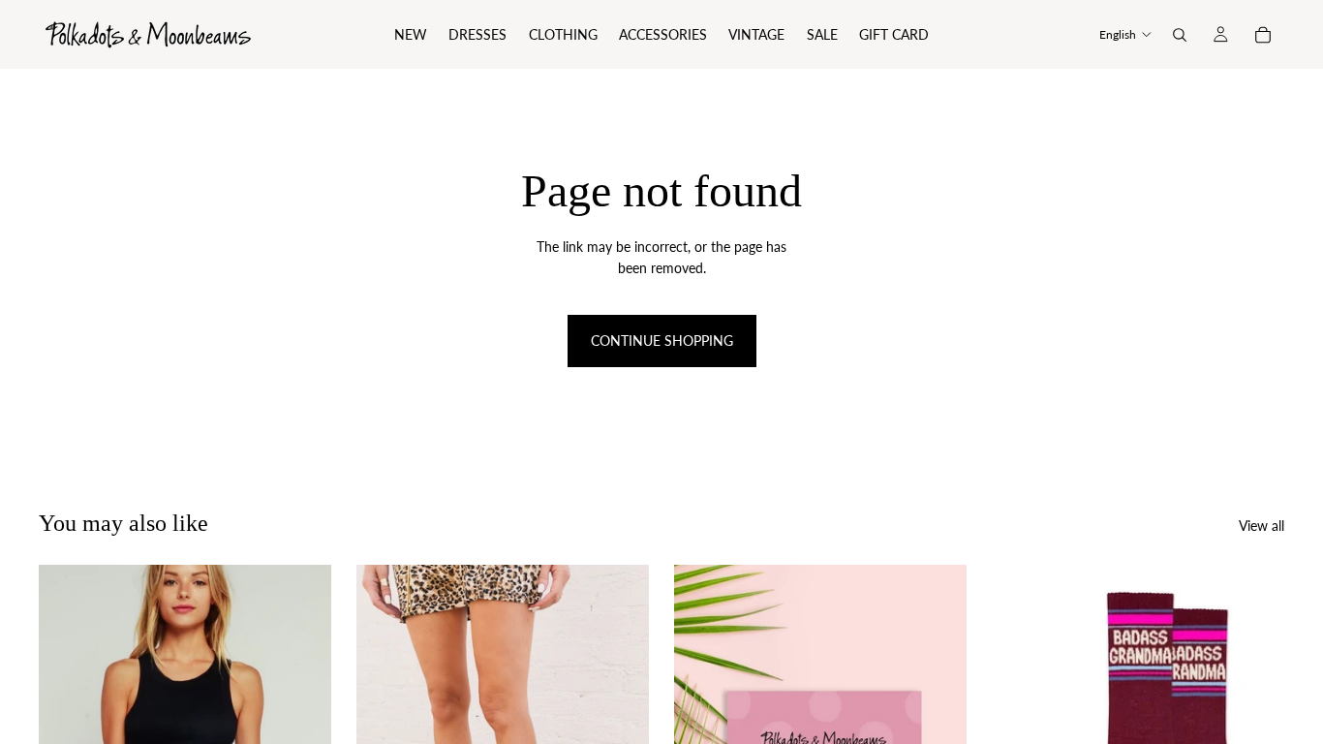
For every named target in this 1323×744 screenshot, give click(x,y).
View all (1261, 525)
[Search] (1179, 35)
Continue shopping (662, 340)
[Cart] (1263, 35)
